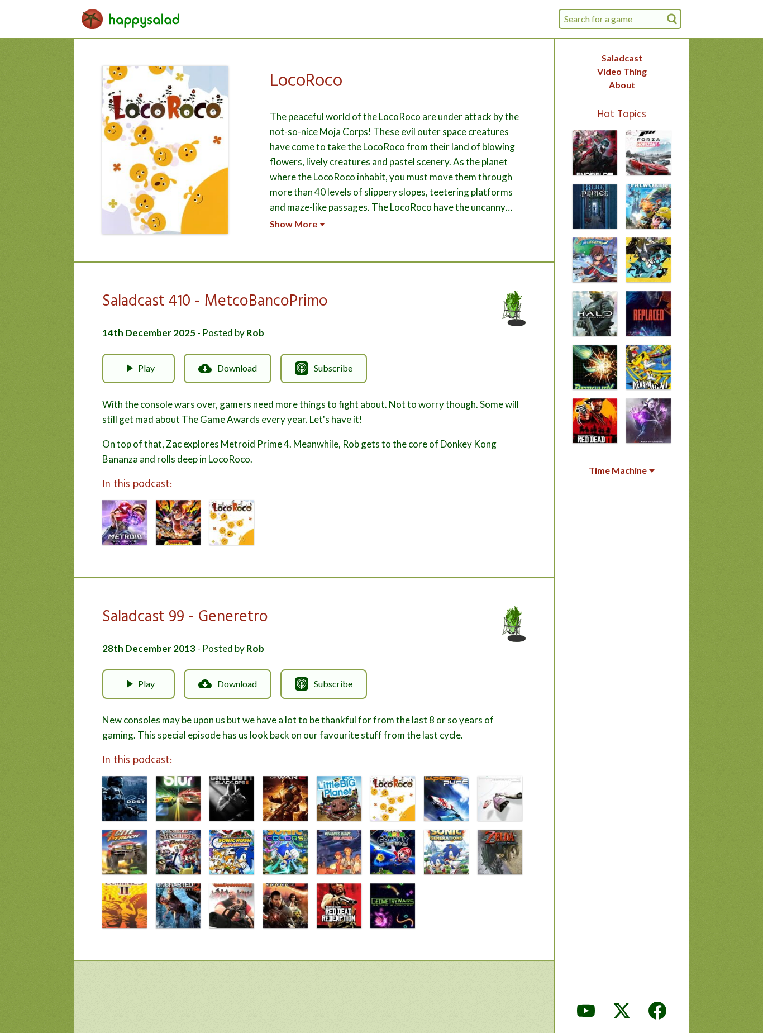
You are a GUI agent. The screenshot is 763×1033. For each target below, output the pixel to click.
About (622, 84)
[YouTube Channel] (586, 1011)
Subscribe (333, 368)
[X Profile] (622, 1011)
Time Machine (618, 470)
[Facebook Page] (657, 1011)
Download (237, 368)
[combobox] (620, 19)
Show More (293, 224)
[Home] (131, 19)
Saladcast (622, 58)
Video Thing (622, 71)
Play (146, 368)
